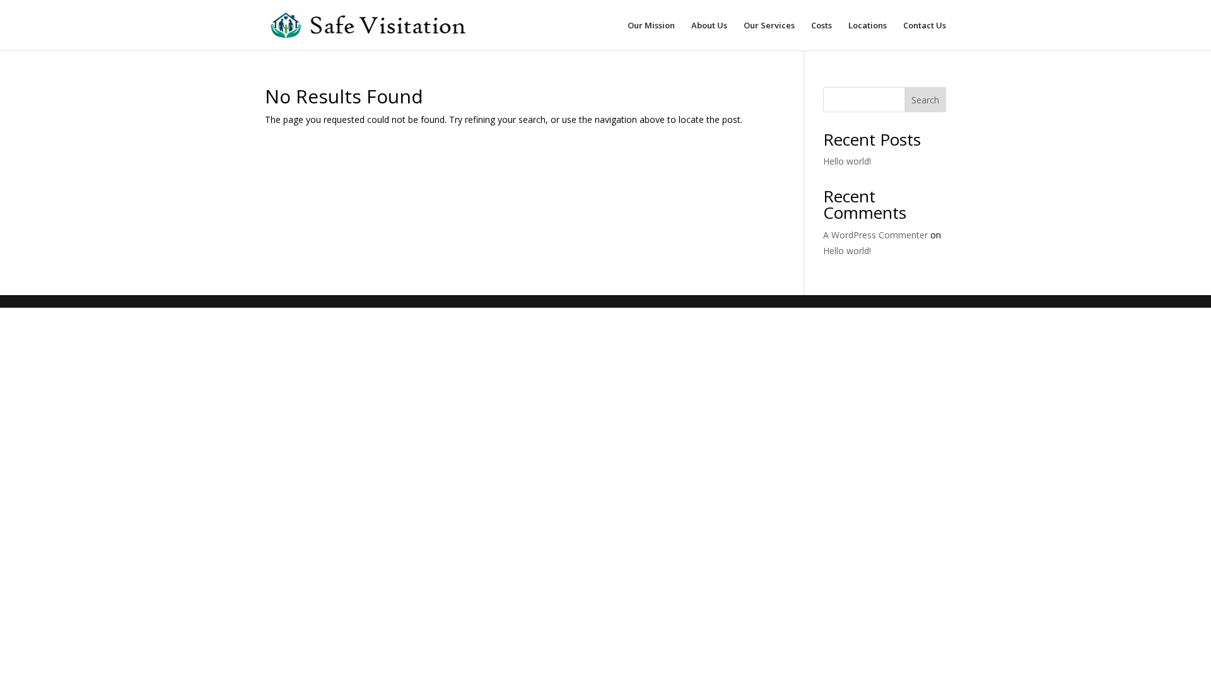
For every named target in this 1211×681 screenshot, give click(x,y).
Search (925, 100)
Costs (821, 26)
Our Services (769, 26)
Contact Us (924, 26)
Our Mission (651, 26)
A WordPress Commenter (875, 235)
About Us (709, 26)
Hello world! (847, 161)
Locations (867, 26)
